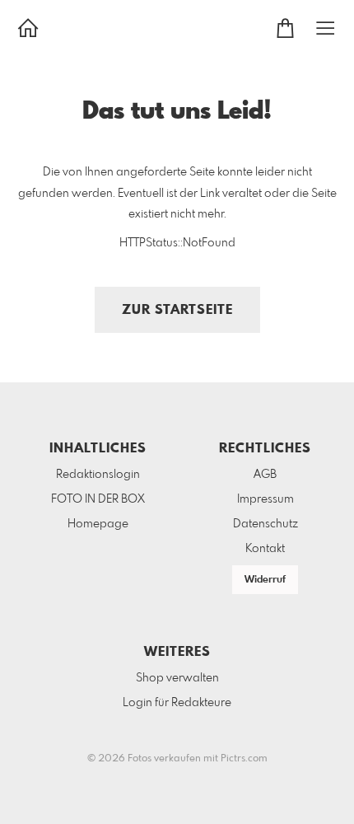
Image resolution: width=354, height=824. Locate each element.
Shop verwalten (177, 678)
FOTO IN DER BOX (98, 499)
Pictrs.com (244, 759)
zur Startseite (177, 310)
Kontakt (265, 549)
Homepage (98, 524)
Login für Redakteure (177, 703)
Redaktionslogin (98, 474)
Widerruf (265, 580)
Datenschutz (265, 524)
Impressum (265, 499)
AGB (265, 474)
